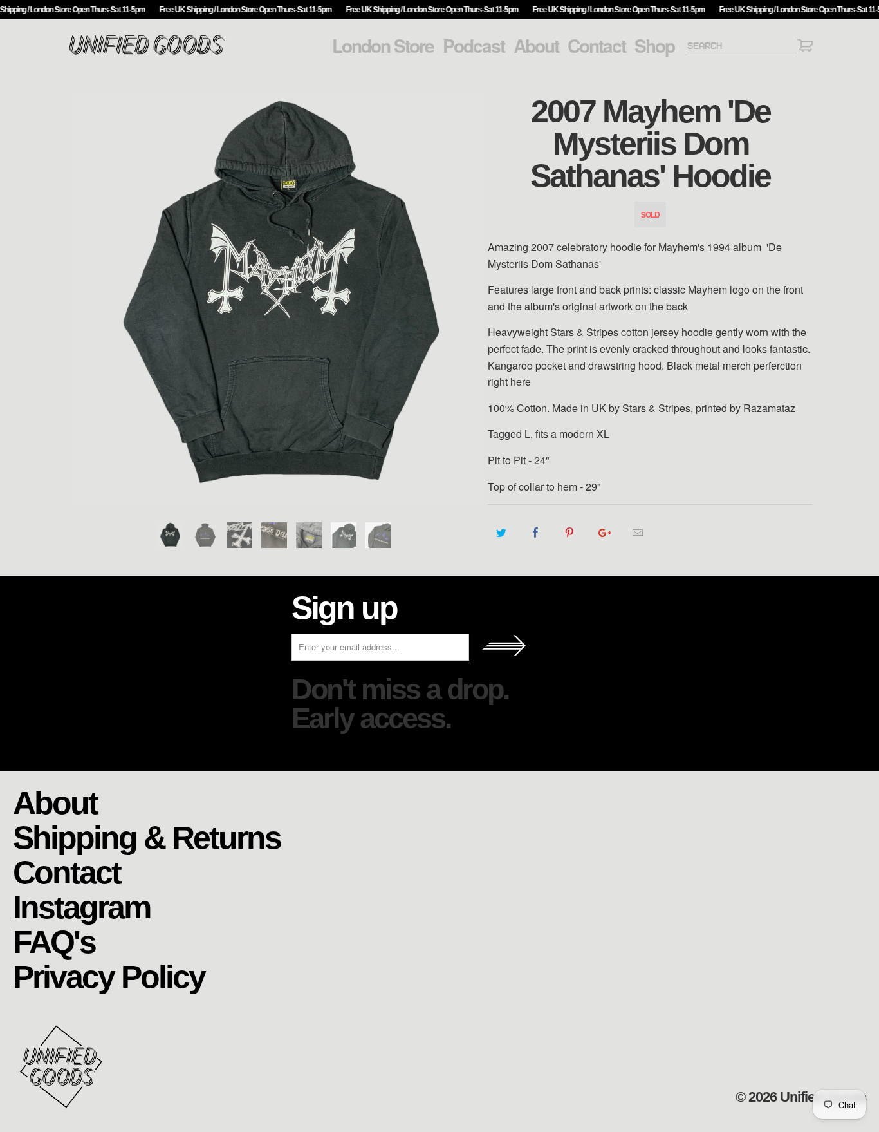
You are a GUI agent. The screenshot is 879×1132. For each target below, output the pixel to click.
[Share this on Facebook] (536, 532)
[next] (465, 297)
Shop (654, 45)
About (536, 45)
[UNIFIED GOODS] (146, 53)
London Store (383, 45)
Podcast (473, 45)
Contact (596, 45)
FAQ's (54, 941)
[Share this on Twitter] (501, 532)
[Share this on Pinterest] (570, 532)
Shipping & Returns (147, 837)
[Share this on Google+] (604, 532)
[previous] (89, 297)
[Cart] (805, 47)
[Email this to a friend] (638, 532)
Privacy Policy (109, 976)
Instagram (81, 906)
